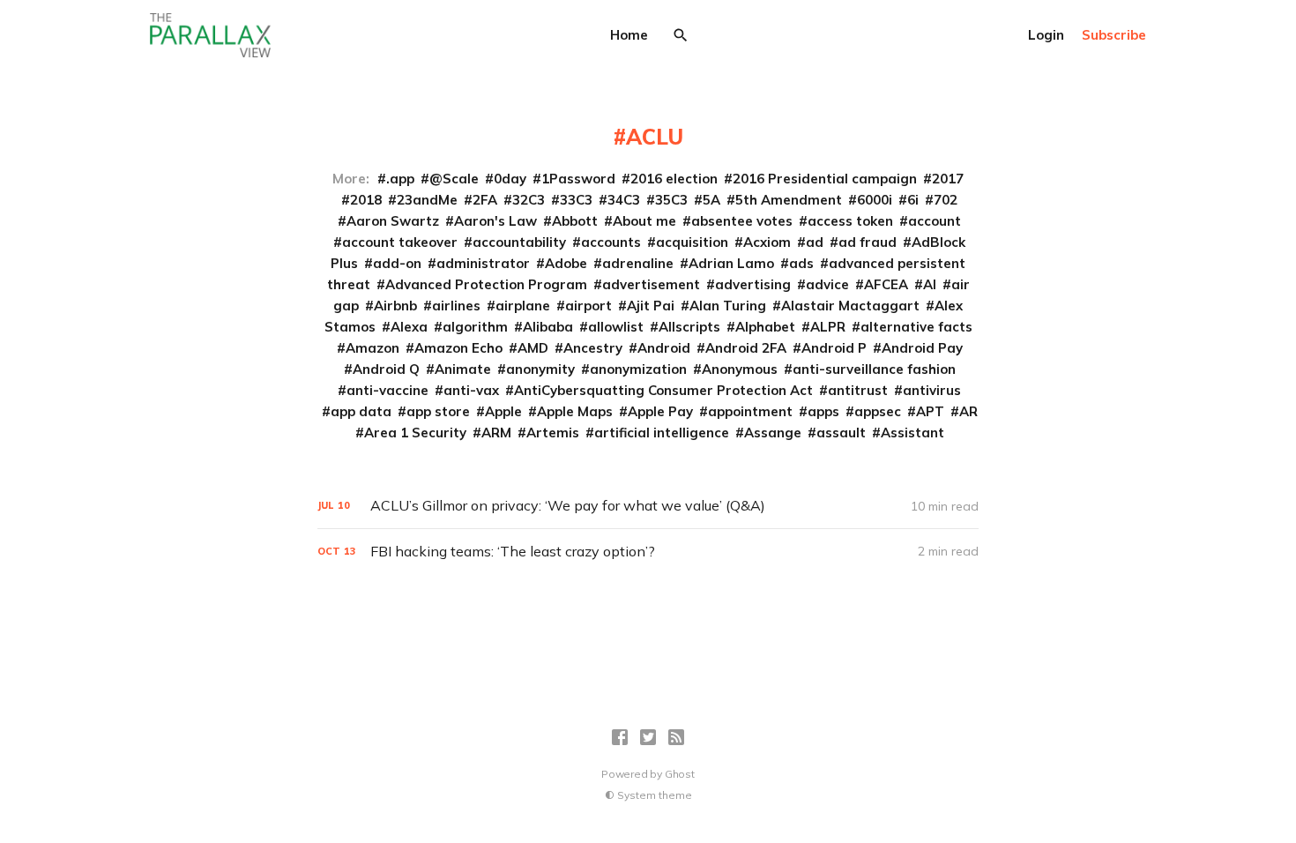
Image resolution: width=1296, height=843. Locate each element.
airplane (522, 305)
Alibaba (548, 326)
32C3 (528, 199)
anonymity (540, 369)
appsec (877, 411)
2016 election (674, 178)
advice (827, 284)
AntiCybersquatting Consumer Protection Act (663, 390)
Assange (772, 432)
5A (711, 199)
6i (913, 199)
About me (644, 221)
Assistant (912, 432)
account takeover (400, 242)
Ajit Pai (650, 305)
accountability (519, 242)
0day (510, 178)
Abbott (575, 221)
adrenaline (638, 263)
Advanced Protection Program (486, 284)
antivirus (932, 390)
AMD (533, 347)
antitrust (858, 390)
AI (929, 284)
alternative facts (916, 326)
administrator (483, 263)
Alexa (409, 326)
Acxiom (767, 242)
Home (629, 34)
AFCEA (886, 284)
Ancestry (592, 347)
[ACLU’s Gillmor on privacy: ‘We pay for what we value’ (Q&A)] (648, 505)
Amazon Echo (458, 347)
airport (588, 305)
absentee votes (742, 221)
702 (945, 199)
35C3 (671, 199)
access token (850, 221)
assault (841, 432)
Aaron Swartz (392, 221)
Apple (503, 411)
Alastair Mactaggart (850, 305)
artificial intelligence (661, 432)
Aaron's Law (495, 221)
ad (814, 242)
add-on (397, 263)
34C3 (623, 199)
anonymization (638, 369)
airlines (456, 305)
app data (361, 411)
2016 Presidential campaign (825, 178)
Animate (463, 369)
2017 (948, 178)
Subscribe (1114, 34)
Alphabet (765, 326)
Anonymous (740, 369)
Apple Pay (660, 411)
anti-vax (471, 390)
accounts (611, 242)
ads (801, 263)
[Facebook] (619, 737)
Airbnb (395, 305)
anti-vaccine (387, 390)
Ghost (680, 773)
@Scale (454, 178)
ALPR (827, 326)
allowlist (616, 326)
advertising (753, 284)
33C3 (576, 199)
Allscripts (689, 326)
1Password (578, 178)
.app (400, 178)
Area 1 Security (415, 432)
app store (438, 411)
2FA (485, 199)
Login (1046, 34)
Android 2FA (745, 347)
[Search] (680, 35)
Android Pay (922, 347)
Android (663, 347)
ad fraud (867, 242)
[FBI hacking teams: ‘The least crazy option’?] (648, 551)
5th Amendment (788, 199)
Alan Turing (727, 305)
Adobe (566, 263)
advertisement (651, 284)
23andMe (427, 199)
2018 (366, 199)
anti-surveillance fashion (874, 369)
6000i (874, 199)
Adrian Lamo (731, 263)
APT (930, 411)
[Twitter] (648, 737)
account (934, 221)
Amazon (372, 347)
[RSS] (676, 737)
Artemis (552, 432)
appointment (750, 411)
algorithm (475, 326)
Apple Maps (575, 411)
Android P (834, 347)
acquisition (692, 242)
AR (968, 411)
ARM (496, 432)
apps (823, 411)
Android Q (386, 369)
